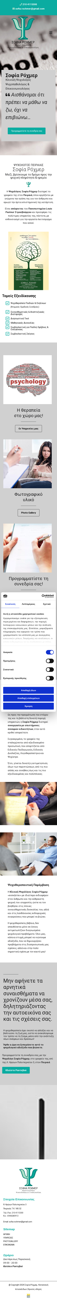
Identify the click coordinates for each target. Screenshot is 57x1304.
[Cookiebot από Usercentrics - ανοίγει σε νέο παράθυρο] (42, 596)
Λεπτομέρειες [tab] (28, 604)
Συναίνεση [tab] (10, 604)
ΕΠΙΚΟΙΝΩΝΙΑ (9, 1245)
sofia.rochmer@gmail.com (20, 1222)
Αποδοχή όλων (28, 690)
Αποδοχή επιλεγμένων (28, 698)
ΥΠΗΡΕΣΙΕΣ (8, 1238)
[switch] (50, 661)
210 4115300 (30, 4)
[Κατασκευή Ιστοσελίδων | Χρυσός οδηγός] (28, 1296)
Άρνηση (28, 706)
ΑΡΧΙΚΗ (6, 1234)
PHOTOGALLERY (10, 1241)
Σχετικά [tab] (46, 604)
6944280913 (12, 1216)
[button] (27, 131)
